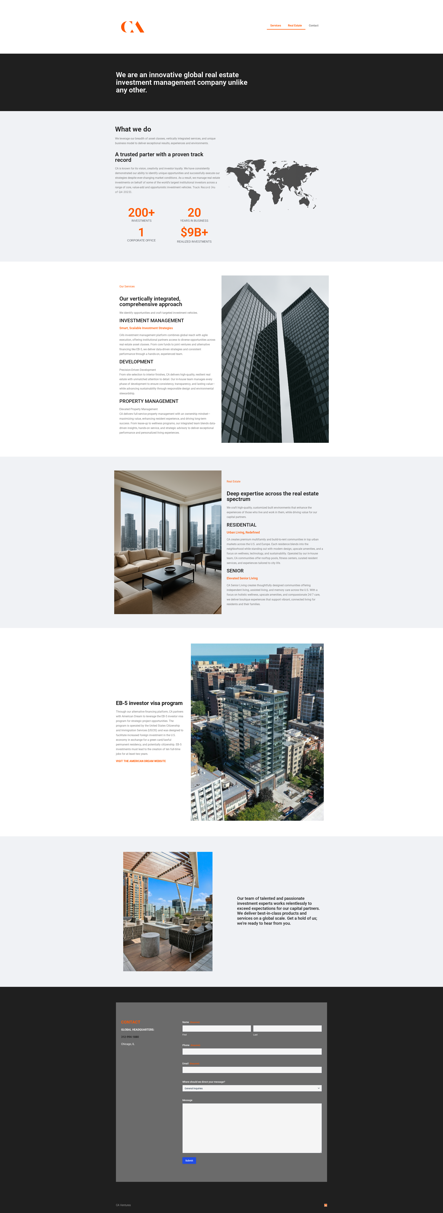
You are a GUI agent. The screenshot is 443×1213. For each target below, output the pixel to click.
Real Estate (295, 25)
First (184, 1034)
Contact (313, 25)
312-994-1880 (130, 1037)
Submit (189, 1160)
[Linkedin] (325, 1205)
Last (255, 1034)
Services (275, 25)
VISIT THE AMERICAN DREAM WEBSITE (141, 761)
